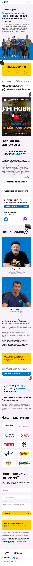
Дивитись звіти (11, 206)
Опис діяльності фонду (12, 373)
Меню (28, 2)
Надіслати (7, 513)
